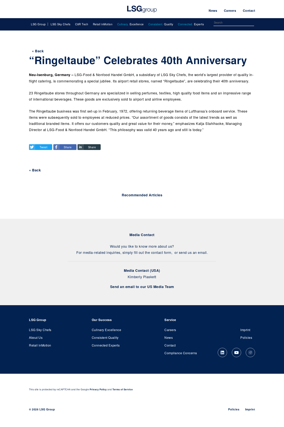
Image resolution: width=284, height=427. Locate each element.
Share (68, 147)
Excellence (130, 24)
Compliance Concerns (180, 353)
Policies (246, 337)
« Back (38, 50)
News (213, 10)
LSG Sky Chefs (61, 24)
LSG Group (142, 9)
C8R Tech (81, 24)
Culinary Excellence (106, 330)
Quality (160, 24)
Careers (230, 10)
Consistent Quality (105, 337)
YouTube (236, 352)
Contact (249, 10)
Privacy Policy (98, 389)
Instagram (250, 352)
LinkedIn (222, 352)
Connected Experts (106, 345)
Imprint (245, 330)
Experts (191, 24)
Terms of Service (122, 389)
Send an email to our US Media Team (142, 286)
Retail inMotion (103, 24)
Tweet (44, 147)
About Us (36, 337)
